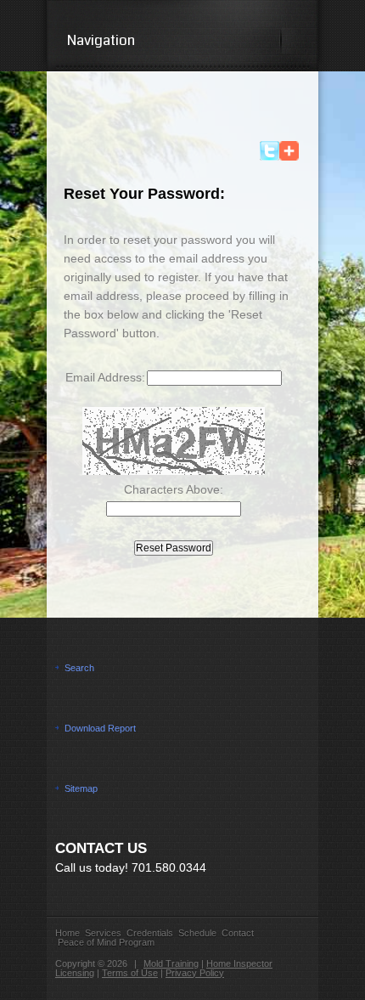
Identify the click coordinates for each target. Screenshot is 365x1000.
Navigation (101, 40)
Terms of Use (130, 973)
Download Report (100, 728)
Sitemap (81, 788)
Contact (238, 933)
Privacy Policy (195, 973)
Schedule (197, 933)
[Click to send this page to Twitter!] (269, 156)
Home (67, 933)
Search (79, 668)
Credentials (149, 933)
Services (103, 933)
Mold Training (171, 963)
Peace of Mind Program (106, 942)
